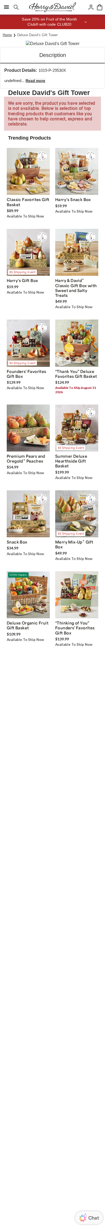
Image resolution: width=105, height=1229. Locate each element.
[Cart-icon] (99, 7)
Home (7, 35)
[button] (52, 22)
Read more (35, 81)
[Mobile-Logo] (52, 7)
